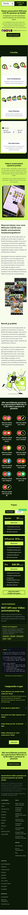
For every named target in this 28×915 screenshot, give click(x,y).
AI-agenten (4, 886)
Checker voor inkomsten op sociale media (20, 815)
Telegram (3, 826)
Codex (9, 638)
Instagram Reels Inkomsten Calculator (20, 833)
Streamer (3, 872)
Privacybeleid (4, 897)
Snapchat (3, 814)
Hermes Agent (20, 636)
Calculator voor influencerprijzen (19, 820)
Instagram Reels (5, 803)
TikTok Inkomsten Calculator (19, 828)
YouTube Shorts (5, 809)
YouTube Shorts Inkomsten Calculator (20, 837)
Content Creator (5, 869)
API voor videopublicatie (19, 849)
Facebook (3, 820)
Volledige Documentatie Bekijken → (14, 675)
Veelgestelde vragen (20, 855)
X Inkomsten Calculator (18, 824)
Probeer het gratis (20, 3)
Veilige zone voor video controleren (19, 804)
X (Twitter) (3, 812)
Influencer (4, 867)
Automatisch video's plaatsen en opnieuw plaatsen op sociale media (13, 778)
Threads (3, 817)
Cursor (4, 638)
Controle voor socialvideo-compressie (18, 809)
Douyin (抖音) (4, 834)
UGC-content (4, 881)
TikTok (2, 806)
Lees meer (14, 742)
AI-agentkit (4, 889)
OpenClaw (12, 636)
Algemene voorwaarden (4, 900)
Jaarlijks (20, 511)
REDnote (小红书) (5, 831)
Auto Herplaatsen (5, 864)
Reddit (3, 823)
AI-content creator (6, 883)
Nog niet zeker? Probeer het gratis (14, 592)
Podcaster (3, 878)
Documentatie (18, 845)
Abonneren (14, 523)
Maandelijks (9, 512)
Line (2, 828)
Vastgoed (3, 875)
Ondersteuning (5, 904)
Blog (16, 853)
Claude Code (6, 636)
